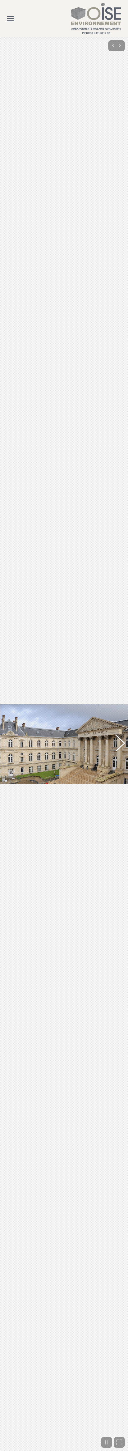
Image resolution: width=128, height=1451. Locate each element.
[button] (11, 744)
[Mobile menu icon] (10, 19)
